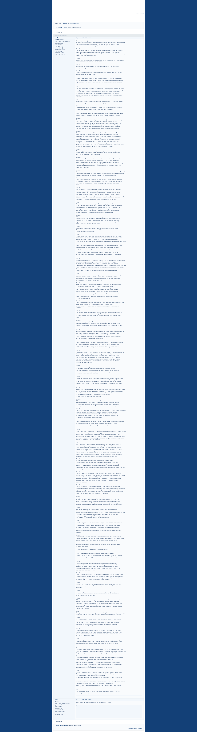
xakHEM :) (59, 27)
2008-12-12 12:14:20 (87, 37)
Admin (56, 38)
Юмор (65, 27)
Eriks (56, 700)
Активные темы (140, 13)
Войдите (65, 23)
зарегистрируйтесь (75, 23)
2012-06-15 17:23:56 (87, 699)
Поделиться (79, 37)
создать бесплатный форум (135, 728)
